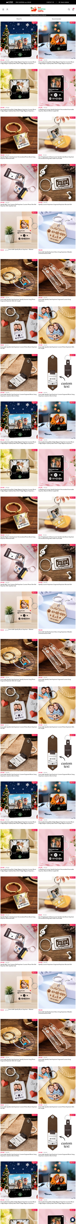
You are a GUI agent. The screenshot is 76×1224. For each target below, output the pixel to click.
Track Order (65, 2)
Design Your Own (19, 66)
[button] (3, 9)
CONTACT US (50, 2)
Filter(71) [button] (19, 19)
